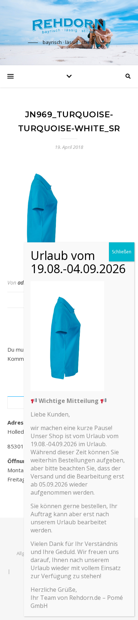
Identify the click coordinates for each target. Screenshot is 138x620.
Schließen (121, 252)
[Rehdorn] (69, 26)
